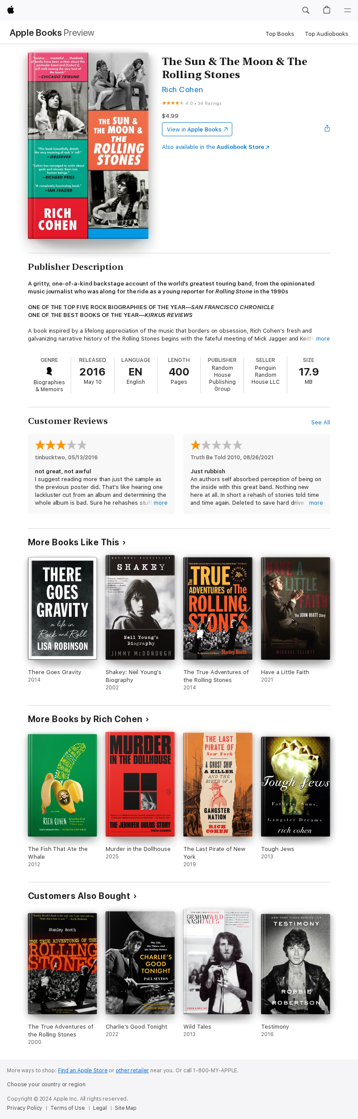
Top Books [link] (279, 34)
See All (320, 422)
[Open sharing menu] (327, 129)
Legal (100, 1108)
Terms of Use (67, 1108)
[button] (305, 10)
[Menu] (347, 10)
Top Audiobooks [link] (326, 34)
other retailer (132, 1070)
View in (194, 129)
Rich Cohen (182, 89)
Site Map (126, 1108)
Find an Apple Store (83, 1070)
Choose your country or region (46, 1084)
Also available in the (213, 147)
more (323, 338)
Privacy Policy (24, 1108)
